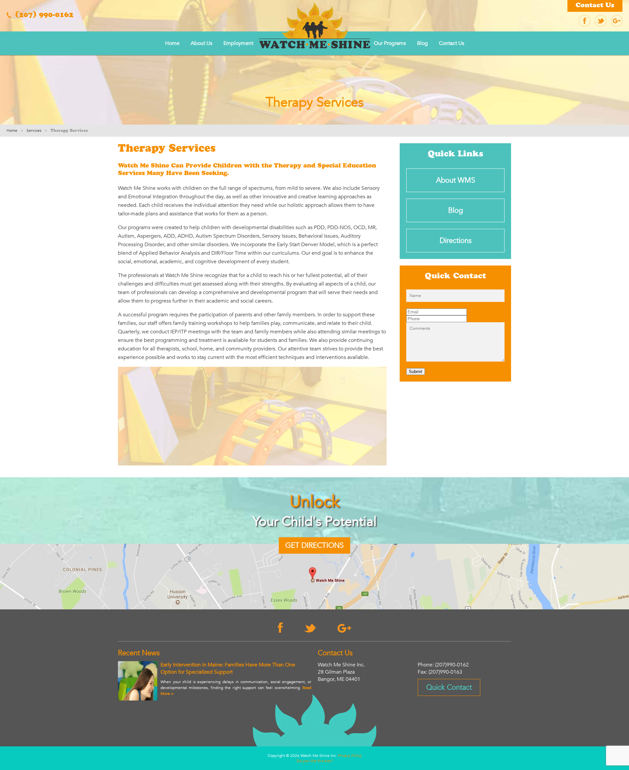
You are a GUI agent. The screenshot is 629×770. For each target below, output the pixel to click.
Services (34, 130)
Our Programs (390, 43)
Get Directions (314, 545)
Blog (422, 43)
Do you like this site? (314, 760)
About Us (201, 43)
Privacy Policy (350, 755)
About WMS (455, 180)
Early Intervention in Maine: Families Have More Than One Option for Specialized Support (228, 668)
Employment (238, 43)
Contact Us (595, 6)
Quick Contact (449, 687)
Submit (415, 371)
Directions (455, 241)
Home (172, 43)
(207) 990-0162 (43, 15)
